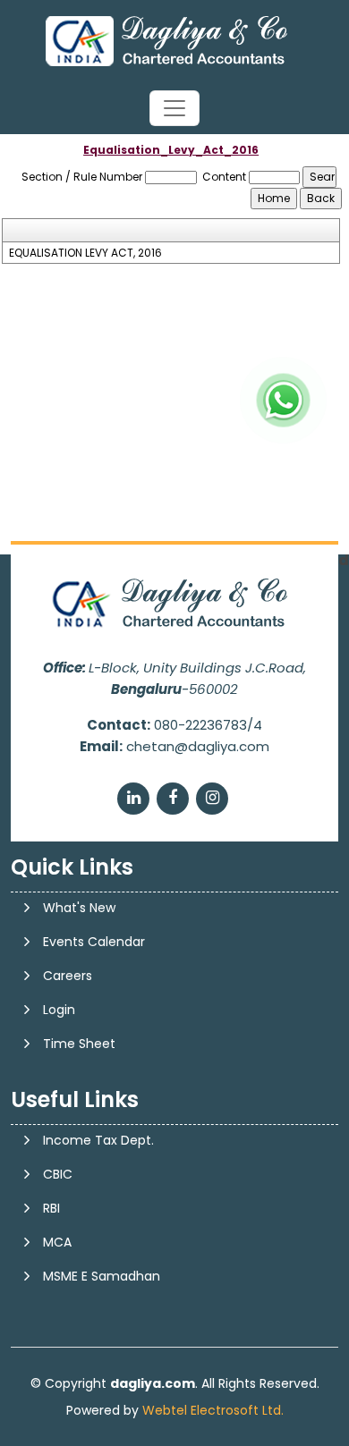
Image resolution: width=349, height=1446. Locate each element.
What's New (79, 907)
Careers (67, 975)
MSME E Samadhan (101, 1276)
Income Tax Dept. (98, 1140)
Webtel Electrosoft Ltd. (213, 1410)
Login (59, 1009)
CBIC (57, 1174)
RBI (51, 1208)
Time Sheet (79, 1043)
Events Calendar (94, 941)
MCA (57, 1242)
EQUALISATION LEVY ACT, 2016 (85, 253)
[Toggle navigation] (174, 108)
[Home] (174, 39)
